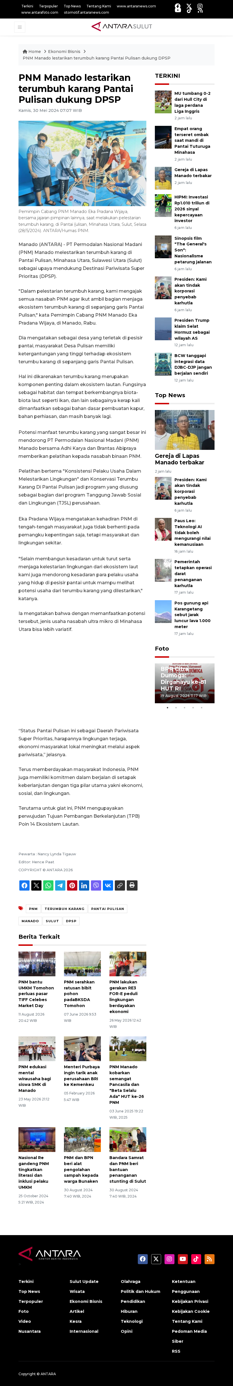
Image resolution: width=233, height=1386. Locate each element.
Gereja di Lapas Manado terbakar (179, 459)
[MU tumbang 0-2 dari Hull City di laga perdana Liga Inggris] (163, 101)
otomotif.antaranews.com (86, 12)
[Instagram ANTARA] (200, 6)
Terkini (27, 6)
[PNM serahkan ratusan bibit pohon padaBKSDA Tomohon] (82, 963)
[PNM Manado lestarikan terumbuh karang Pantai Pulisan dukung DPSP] (185, 429)
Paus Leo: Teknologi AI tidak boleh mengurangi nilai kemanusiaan (192, 532)
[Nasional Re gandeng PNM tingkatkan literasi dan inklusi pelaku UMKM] (36, 1139)
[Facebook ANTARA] (177, 6)
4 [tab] (193, 707)
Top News (72, 6)
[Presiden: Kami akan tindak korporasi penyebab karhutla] (163, 287)
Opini (126, 1331)
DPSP (71, 921)
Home (34, 51)
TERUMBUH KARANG (64, 909)
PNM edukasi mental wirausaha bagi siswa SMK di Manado (34, 1078)
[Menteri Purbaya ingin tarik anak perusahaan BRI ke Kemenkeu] (82, 1048)
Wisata (77, 1291)
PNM (33, 909)
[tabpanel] (185, 683)
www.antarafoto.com (39, 12)
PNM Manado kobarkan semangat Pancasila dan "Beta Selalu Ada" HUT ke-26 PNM (126, 1084)
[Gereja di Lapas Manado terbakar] (163, 178)
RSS (176, 1351)
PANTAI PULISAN (107, 909)
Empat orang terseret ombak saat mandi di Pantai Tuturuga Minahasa (192, 140)
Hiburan (129, 1311)
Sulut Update (84, 1281)
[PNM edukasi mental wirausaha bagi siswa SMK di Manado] (36, 1048)
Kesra (76, 1321)
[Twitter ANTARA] (189, 6)
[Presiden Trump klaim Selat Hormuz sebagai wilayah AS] (163, 328)
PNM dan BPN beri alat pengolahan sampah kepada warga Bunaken (81, 1169)
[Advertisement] (82, 680)
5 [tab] (202, 707)
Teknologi (132, 1321)
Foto (162, 648)
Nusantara (29, 1331)
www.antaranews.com (136, 6)
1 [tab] (167, 707)
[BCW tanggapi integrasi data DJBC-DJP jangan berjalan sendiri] (163, 363)
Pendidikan (133, 1301)
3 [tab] (185, 707)
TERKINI (167, 75)
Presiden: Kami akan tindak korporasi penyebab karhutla (190, 291)
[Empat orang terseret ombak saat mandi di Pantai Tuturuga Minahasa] (163, 137)
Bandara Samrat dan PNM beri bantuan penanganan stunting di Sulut (127, 1169)
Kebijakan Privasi (190, 1301)
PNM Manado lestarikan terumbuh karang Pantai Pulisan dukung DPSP (96, 58)
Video (24, 1321)
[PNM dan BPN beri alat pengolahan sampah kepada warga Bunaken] (82, 1139)
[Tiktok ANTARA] (189, 10)
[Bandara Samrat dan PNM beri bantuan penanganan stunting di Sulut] (127, 1139)
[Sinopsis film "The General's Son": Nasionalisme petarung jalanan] (163, 246)
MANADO (30, 921)
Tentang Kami (98, 6)
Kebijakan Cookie (191, 1311)
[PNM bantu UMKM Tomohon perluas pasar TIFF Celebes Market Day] (36, 963)
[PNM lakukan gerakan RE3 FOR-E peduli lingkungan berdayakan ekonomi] (127, 963)
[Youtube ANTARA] (178, 10)
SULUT (52, 921)
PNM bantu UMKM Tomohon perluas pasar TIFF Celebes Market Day (36, 993)
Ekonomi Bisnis (65, 51)
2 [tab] (176, 707)
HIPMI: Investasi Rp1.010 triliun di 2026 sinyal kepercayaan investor (191, 208)
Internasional (84, 1331)
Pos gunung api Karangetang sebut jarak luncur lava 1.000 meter (192, 614)
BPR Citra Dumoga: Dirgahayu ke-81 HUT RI (183, 678)
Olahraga (130, 1281)
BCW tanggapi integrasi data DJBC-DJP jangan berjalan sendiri (193, 364)
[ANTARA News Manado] (122, 27)
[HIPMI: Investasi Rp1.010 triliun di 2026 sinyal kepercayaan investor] (163, 205)
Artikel (77, 1311)
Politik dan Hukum (140, 1291)
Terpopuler (48, 6)
